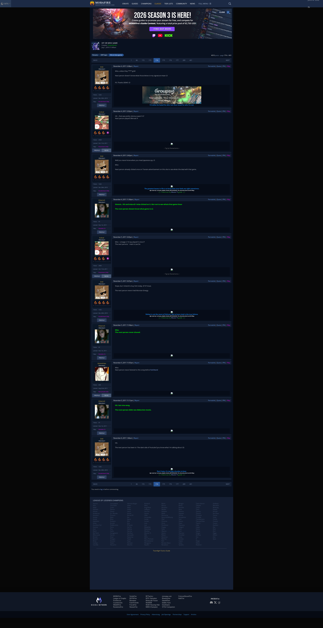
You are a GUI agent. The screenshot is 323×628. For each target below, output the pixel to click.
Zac (214, 527)
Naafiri (146, 545)
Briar (95, 541)
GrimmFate (102, 363)
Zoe (214, 537)
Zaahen (215, 525)
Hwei (129, 505)
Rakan (164, 535)
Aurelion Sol (97, 525)
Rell (163, 541)
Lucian (146, 521)
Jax (128, 517)
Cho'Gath (113, 505)
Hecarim (113, 545)
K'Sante (130, 525)
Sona (180, 537)
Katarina (130, 537)
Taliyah (198, 505)
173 (150, 60)
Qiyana (164, 531)
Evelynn (113, 521)
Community (181, 3)
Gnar (112, 537)
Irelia (129, 509)
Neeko (164, 509)
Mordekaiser (148, 541)
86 (137, 60)
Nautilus (164, 507)
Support (186, 614)
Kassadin (130, 535)
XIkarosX (101, 200)
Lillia (145, 515)
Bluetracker (166, 598)
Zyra (214, 539)
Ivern (129, 511)
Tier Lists (168, 3)
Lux (145, 525)
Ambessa (96, 513)
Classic (158, 3)
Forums (95, 55)
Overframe (166, 605)
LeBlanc (147, 509)
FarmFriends (134, 603)
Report (136, 66)
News (192, 3)
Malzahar (147, 529)
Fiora (112, 527)
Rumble (181, 507)
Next (228, 60)
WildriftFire (117, 605)
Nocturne (165, 515)
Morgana (147, 543)
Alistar (95, 511)
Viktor (198, 543)
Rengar (181, 504)
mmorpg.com (167, 596)
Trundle (198, 517)
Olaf (163, 519)
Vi (196, 539)
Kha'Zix (129, 545)
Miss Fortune (148, 539)
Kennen (130, 543)
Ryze (180, 509)
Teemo (198, 511)
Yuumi (215, 523)
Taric (197, 509)
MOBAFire (117, 596)
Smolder (182, 535)
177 (177, 60)
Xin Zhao (216, 513)
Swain (181, 541)
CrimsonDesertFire (185, 596)
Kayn (129, 541)
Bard (94, 531)
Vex (197, 537)
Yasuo (215, 515)
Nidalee (164, 511)
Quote (219, 66)
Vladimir (199, 545)
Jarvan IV (130, 515)
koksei (101, 112)
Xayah (215, 509)
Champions (146, 3)
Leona (146, 513)
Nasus (164, 505)
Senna (181, 515)
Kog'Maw (147, 507)
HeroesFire (133, 607)
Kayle (129, 539)
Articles (193, 614)
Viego (198, 541)
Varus (198, 529)
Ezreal (112, 523)
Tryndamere (200, 519)
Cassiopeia (114, 504)
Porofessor (117, 601)
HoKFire (181, 598)
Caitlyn (95, 543)
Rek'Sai (164, 539)
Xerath (215, 511)
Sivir (180, 531)
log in (102, 489)
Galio (112, 531)
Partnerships (177, 614)
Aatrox (95, 504)
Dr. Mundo (114, 513)
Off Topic (104, 55)
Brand (95, 537)
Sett (180, 519)
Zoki (101, 67)
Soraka (181, 539)
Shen (180, 523)
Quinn (164, 533)
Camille (95, 545)
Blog (106, 150)
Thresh (198, 513)
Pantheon (165, 525)
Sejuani (181, 513)
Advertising (156, 614)
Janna (129, 513)
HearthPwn (166, 601)
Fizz (111, 529)
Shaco (181, 521)
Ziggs (215, 533)
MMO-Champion (152, 607)
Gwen (112, 543)
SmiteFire (133, 596)
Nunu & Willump (167, 517)
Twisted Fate (200, 521)
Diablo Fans (166, 603)
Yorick (215, 519)
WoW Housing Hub (152, 605)
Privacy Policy (145, 614)
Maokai (147, 531)
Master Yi (174, 192)
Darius (112, 509)
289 (184, 60)
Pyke (163, 529)
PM (224, 66)
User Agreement (133, 614)
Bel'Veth (96, 533)
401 (191, 60)
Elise (111, 519)
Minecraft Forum (152, 601)
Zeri (214, 531)
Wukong (216, 507)
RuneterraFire (118, 607)
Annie (95, 519)
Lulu (145, 523)
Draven (112, 515)
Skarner (181, 533)
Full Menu (203, 3)
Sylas (180, 543)
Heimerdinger (132, 504)
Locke (146, 519)
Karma (129, 531)
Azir (94, 529)
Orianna (164, 521)
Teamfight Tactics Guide (161, 551)
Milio (146, 537)
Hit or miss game (116, 55)
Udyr (197, 525)
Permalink (211, 66)
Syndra (181, 545)
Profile (101, 105)
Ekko (111, 517)
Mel (145, 535)
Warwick (216, 505)
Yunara (215, 521)
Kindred (147, 504)
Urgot (198, 527)
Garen (112, 535)
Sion (180, 529)
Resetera (132, 601)
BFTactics (149, 596)
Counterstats (118, 603)
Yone (214, 517)
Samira (181, 511)
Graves (112, 541)
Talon (198, 507)
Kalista (129, 529)
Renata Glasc (166, 543)
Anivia (95, 517)
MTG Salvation (151, 598)
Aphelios (96, 521)
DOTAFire (133, 598)
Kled (145, 505)
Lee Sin (146, 511)
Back (95, 60)
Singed (181, 527)
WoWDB (149, 603)
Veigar (198, 533)
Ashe (95, 523)
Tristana (199, 515)
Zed (214, 529)
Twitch (198, 523)
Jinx (128, 523)
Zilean (215, 535)
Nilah (163, 513)
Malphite (147, 527)
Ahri (94, 505)
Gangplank (114, 533)
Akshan (95, 509)
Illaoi (129, 507)
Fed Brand (154, 370)
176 (170, 60)
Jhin (128, 521)
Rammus (165, 537)
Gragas (112, 539)
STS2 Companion (168, 607)
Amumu (96, 515)
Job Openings (166, 614)
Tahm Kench (200, 504)
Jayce (129, 519)
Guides (135, 3)
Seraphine (182, 517)
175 (163, 60)
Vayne (198, 531)
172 (143, 60)
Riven (180, 505)
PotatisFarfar (112, 45)
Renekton (165, 545)
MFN (6, 3)
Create (125, 3)
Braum (95, 539)
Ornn (163, 523)
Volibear (216, 504)
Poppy (164, 527)
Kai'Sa (129, 527)
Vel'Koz (198, 535)
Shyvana (182, 525)
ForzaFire (132, 605)
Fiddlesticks (114, 525)
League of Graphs (119, 598)
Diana (112, 511)
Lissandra (147, 517)
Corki (112, 507)
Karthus (130, 533)
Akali (94, 507)
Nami (163, 504)
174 (156, 60)
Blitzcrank (96, 535)
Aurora (95, 527)
